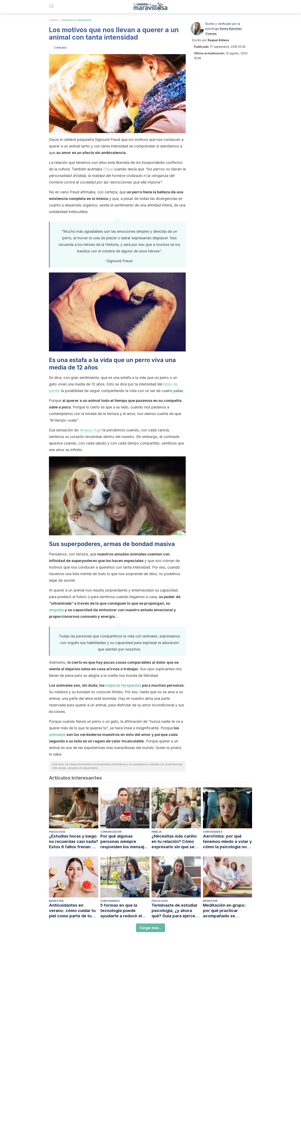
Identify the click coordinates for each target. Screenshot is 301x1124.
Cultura (54, 20)
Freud (108, 169)
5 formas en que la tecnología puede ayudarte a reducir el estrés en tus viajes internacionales (121, 911)
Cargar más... (150, 928)
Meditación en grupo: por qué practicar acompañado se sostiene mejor (224, 911)
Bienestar (56, 900)
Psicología (57, 831)
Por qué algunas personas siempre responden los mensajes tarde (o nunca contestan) (124, 841)
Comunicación (111, 831)
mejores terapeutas (123, 685)
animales (57, 734)
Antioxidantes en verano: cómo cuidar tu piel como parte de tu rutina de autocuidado (72, 911)
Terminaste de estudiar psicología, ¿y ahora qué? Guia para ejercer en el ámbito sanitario (175, 911)
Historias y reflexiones (77, 20)
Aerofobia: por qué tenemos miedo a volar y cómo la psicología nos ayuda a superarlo (227, 841)
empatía (56, 610)
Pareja (157, 831)
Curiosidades (212, 831)
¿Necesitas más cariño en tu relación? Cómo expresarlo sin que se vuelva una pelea (174, 841)
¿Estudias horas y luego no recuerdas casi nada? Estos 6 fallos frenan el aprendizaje (73, 841)
